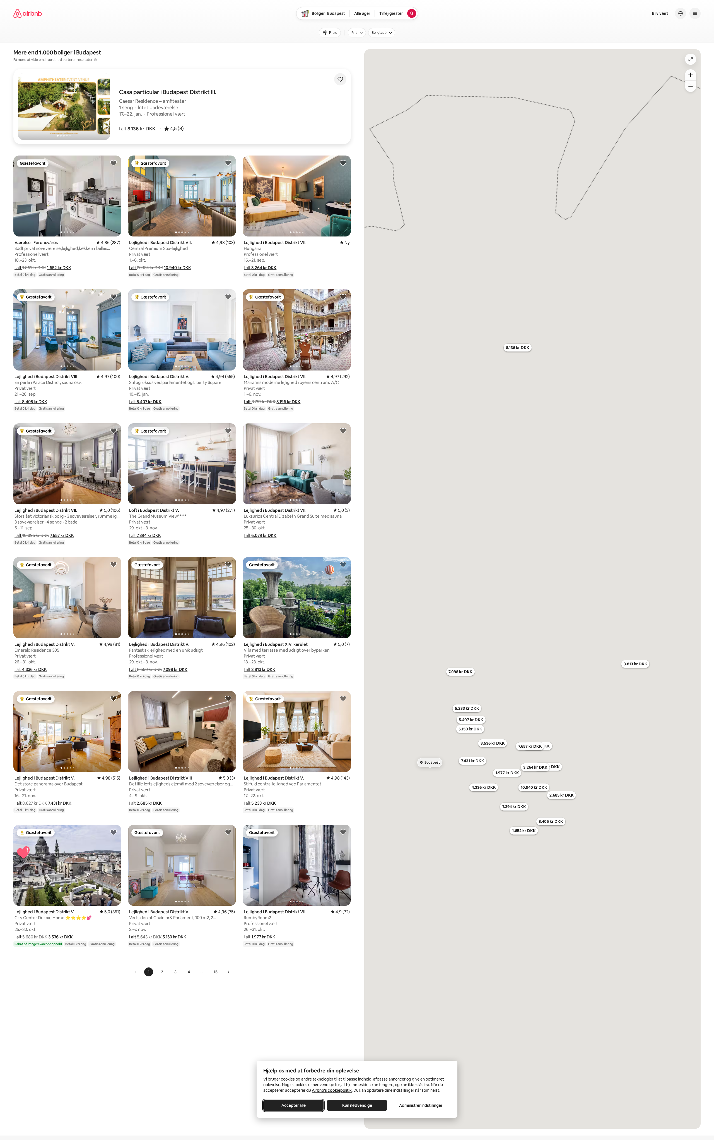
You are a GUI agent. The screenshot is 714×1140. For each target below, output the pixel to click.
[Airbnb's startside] (27, 13)
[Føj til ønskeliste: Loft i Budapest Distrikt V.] (228, 430)
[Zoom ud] (690, 86)
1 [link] (148, 971)
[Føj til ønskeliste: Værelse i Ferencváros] (113, 162)
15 (216, 971)
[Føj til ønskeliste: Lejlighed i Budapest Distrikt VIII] (113, 296)
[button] (137, 129)
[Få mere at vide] (95, 59)
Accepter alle (293, 1105)
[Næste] (228, 971)
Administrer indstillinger (420, 1105)
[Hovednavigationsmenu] (695, 13)
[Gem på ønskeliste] (340, 79)
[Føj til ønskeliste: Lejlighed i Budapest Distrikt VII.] (228, 162)
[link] (136, 971)
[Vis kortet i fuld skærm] (690, 59)
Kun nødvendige (357, 1105)
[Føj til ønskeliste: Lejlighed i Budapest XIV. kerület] (343, 564)
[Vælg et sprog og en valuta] (680, 13)
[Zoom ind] (690, 74)
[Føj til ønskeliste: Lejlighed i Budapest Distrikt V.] (228, 296)
